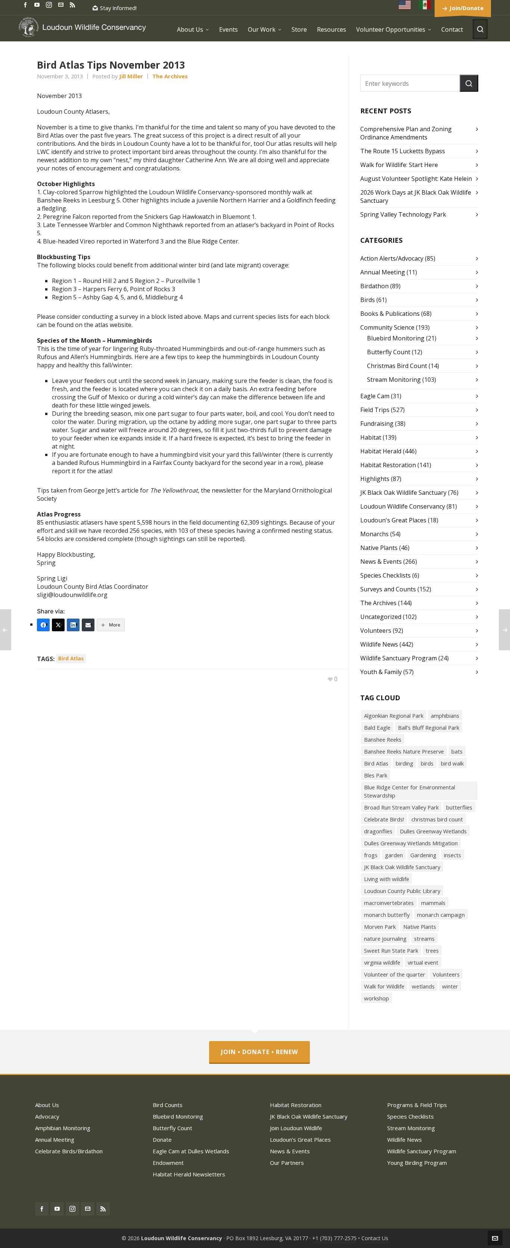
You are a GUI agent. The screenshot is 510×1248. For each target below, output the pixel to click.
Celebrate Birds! (384, 819)
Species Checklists (385, 575)
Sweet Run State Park (391, 950)
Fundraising (377, 423)
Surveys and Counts (388, 589)
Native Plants (379, 548)
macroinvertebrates (389, 902)
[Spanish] (425, 4)
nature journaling (385, 938)
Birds (367, 300)
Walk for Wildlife (384, 986)
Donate (162, 1139)
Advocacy (47, 1116)
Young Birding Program (417, 1162)
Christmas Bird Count (397, 366)
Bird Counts (168, 1105)
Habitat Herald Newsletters (189, 1174)
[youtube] (38, 4)
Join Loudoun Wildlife (296, 1128)
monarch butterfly (387, 914)
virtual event (423, 962)
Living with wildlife (386, 879)
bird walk (452, 763)
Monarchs (374, 534)
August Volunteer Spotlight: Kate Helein (416, 179)
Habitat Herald (380, 451)
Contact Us (374, 1238)
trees (432, 950)
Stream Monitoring (394, 379)
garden (394, 855)
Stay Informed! (118, 8)
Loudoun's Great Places (393, 520)
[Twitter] (58, 625)
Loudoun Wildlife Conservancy (402, 506)
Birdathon (374, 286)
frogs (370, 855)
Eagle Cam (374, 396)
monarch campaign (441, 914)
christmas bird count (437, 819)
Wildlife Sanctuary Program (398, 658)
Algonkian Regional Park (393, 715)
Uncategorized (380, 617)
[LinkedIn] (73, 625)
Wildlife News (379, 644)
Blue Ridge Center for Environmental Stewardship (409, 791)
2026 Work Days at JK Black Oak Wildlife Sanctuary (415, 196)
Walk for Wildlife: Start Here (399, 165)
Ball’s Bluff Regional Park (428, 727)
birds (427, 763)
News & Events (381, 561)
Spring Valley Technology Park (403, 214)
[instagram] (50, 4)
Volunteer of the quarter (394, 974)
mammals (433, 902)
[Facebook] (43, 625)
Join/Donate (466, 8)
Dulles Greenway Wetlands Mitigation (411, 843)
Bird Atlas (71, 658)
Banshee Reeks (382, 739)
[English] (405, 4)
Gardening (423, 855)
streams (424, 938)
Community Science (387, 327)
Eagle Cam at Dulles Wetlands (191, 1151)
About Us (47, 1105)
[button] (469, 83)
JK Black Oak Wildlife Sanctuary (403, 492)
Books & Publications (390, 313)
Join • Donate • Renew (259, 1052)
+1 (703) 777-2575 (334, 1238)
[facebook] (26, 4)
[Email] (88, 625)
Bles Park (375, 775)
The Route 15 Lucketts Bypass (402, 151)
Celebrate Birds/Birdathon (69, 1151)
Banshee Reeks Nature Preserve (404, 751)
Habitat (370, 437)
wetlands (423, 986)
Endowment (168, 1162)
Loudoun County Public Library (402, 891)
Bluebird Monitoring (396, 338)
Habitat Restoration (388, 465)
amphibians (445, 715)
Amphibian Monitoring (62, 1128)
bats (457, 751)
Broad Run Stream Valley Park (401, 807)
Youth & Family (381, 672)
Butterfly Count (388, 352)
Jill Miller (131, 76)
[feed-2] (73, 4)
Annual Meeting (382, 272)
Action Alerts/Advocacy (391, 258)
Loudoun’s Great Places (300, 1139)
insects (452, 855)
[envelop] (62, 4)
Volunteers (375, 630)
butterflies (459, 807)
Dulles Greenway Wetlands (433, 831)
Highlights (374, 479)
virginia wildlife (382, 962)
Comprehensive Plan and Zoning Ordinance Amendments (406, 133)
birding (404, 763)
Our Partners (287, 1162)
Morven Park (380, 926)
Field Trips (374, 410)
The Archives (170, 76)
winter (450, 986)
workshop (376, 998)
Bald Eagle (377, 727)
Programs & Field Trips (417, 1105)
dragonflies (378, 831)
